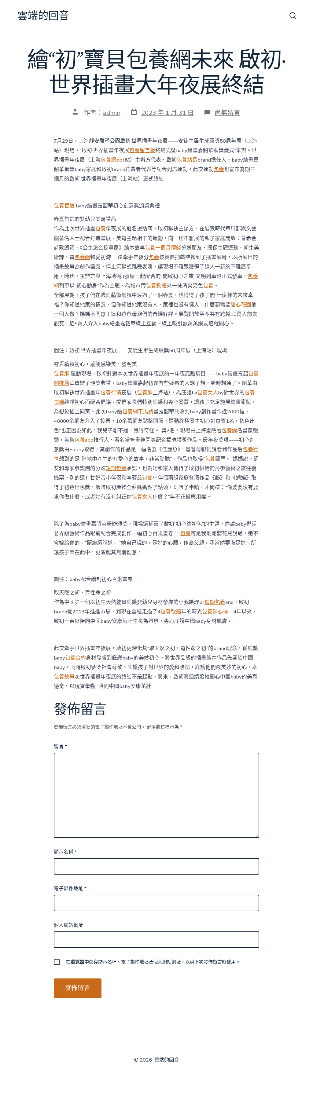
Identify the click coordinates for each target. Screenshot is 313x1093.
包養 (219, 169)
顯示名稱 (65, 852)
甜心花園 (240, 304)
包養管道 (64, 205)
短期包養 (116, 468)
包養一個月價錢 (163, 247)
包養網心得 (215, 611)
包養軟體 (156, 285)
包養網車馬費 (137, 411)
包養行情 (111, 392)
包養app (84, 440)
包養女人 (207, 392)
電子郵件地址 (70, 888)
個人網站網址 (68, 925)
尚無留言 (227, 112)
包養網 (82, 257)
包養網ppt (113, 159)
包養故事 (64, 676)
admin (111, 112)
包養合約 (75, 657)
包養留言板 (142, 150)
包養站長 (187, 159)
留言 (60, 746)
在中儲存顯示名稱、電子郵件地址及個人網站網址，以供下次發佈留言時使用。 (153, 962)
